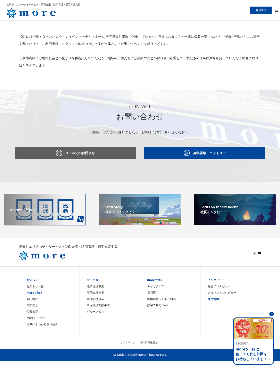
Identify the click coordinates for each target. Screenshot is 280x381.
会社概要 (32, 299)
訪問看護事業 (95, 299)
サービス (92, 280)
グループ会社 (95, 311)
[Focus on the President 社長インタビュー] (235, 222)
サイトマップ (127, 342)
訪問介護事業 (95, 293)
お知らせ (32, 280)
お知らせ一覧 (35, 286)
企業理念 (32, 305)
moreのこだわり (37, 318)
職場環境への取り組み (161, 299)
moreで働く (155, 280)
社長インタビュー (219, 286)
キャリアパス (155, 286)
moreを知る (34, 293)
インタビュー (216, 280)
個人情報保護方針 (150, 342)
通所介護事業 (95, 286)
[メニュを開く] (276, 10)
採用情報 (213, 299)
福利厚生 (153, 293)
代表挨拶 (32, 311)
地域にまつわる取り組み (42, 324)
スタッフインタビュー (222, 293)
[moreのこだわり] (45, 223)
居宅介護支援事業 (98, 305)
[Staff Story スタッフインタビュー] (140, 222)
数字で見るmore (158, 305)
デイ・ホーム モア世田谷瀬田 (107, 36)
